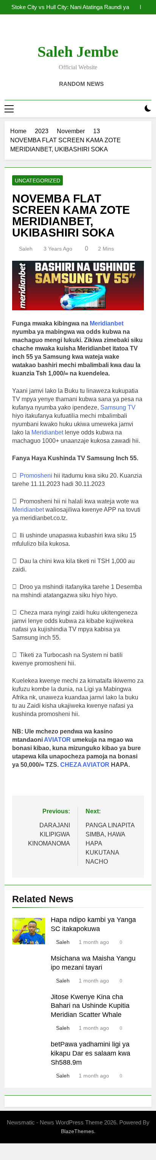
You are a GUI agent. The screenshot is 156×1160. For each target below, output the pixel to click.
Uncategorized (37, 181)
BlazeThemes (77, 1131)
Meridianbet (47, 432)
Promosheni (36, 475)
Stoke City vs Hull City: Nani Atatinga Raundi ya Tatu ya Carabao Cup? (70, 7)
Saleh (26, 249)
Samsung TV (118, 407)
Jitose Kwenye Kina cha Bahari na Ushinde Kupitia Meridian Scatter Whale (90, 1006)
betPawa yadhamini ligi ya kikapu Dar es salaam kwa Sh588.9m (90, 1053)
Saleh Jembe (78, 51)
